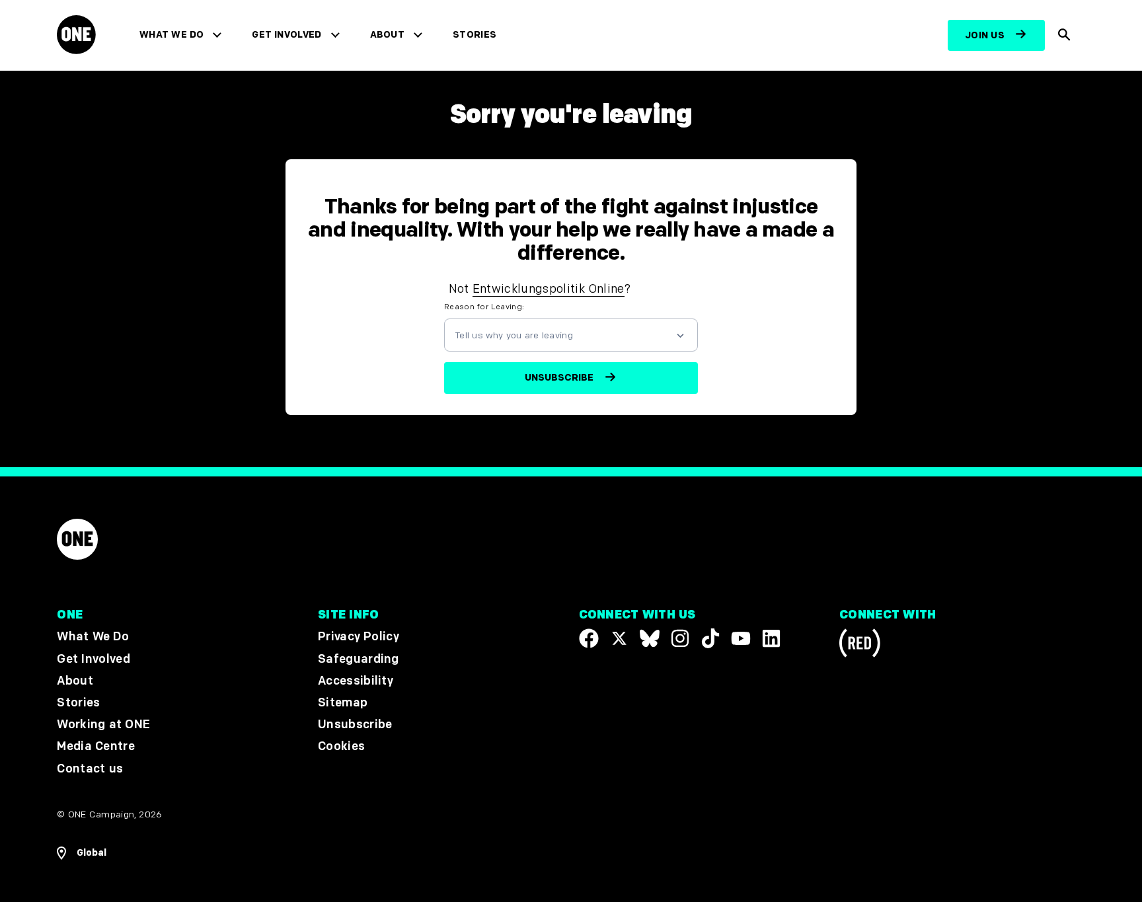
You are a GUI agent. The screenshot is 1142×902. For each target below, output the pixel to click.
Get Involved (286, 34)
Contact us (90, 768)
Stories (474, 34)
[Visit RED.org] (859, 645)
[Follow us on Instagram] (680, 638)
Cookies (341, 746)
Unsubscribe (355, 725)
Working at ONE (103, 725)
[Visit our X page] (619, 638)
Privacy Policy (358, 637)
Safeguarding (358, 658)
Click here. (663, 289)
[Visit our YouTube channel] (741, 638)
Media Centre (95, 746)
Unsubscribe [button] (559, 377)
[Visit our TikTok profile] (710, 638)
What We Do (171, 34)
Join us (985, 35)
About (387, 34)
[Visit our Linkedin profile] (771, 638)
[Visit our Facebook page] (589, 638)
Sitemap (342, 703)
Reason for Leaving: (484, 307)
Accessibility (355, 680)
